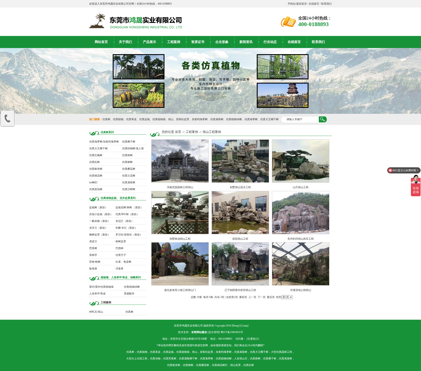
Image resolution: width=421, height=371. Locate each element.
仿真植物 (118, 119)
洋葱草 (119, 268)
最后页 (271, 297)
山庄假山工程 (301, 187)
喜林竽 (93, 255)
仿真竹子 (121, 255)
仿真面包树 (95, 189)
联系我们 (326, 3)
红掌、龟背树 (123, 261)
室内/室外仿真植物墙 (101, 286)
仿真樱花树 (128, 168)
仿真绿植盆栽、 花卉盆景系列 (118, 198)
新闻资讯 (246, 42)
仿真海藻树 (285, 358)
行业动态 (270, 42)
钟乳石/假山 (96, 311)
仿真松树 (94, 162)
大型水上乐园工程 (136, 358)
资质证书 (197, 42)
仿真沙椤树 (128, 189)
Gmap (244, 325)
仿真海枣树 (251, 119)
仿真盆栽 (144, 119)
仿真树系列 (107, 132)
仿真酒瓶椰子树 (188, 358)
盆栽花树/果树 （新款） (129, 207)
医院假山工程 (240, 238)
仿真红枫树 (95, 155)
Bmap (236, 325)
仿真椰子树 (128, 141)
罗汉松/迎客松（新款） (129, 234)
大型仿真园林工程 (281, 351)
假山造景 (235, 365)
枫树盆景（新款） (99, 234)
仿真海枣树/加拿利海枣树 (104, 141)
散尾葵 (93, 268)
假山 (170, 119)
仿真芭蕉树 (169, 358)
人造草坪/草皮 (97, 293)
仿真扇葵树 (216, 119)
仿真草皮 (131, 119)
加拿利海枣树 (200, 119)
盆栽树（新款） (98, 207)
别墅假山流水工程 (240, 187)
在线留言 (314, 3)
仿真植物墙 (159, 119)
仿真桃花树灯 (220, 365)
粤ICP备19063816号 (232, 332)
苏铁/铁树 (94, 261)
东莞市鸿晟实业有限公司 (188, 325)
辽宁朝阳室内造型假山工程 (240, 290)
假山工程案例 (212, 132)
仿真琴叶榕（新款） (127, 214)
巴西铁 (119, 248)
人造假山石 (240, 358)
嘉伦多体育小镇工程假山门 (180, 290)
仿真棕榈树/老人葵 (133, 148)
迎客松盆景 (182, 119)
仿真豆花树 (128, 175)
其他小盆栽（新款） (101, 214)
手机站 (292, 3)
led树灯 (93, 182)
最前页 (243, 297)
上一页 (252, 297)
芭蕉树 (93, 248)
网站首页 (101, 42)
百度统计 (253, 338)
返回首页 (301, 3)
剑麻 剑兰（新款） (126, 227)
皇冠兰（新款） (125, 221)
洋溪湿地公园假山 (300, 290)
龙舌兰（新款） (98, 227)
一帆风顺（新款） (99, 221)
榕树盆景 (121, 241)
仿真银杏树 (95, 168)
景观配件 (129, 293)
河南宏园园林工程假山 (180, 187)
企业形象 (221, 42)
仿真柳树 (127, 162)
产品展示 (149, 42)
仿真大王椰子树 (269, 119)
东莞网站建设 (199, 332)
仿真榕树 (127, 155)
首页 (178, 132)
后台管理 (214, 332)
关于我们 (125, 42)
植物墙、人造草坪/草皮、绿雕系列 (121, 277)
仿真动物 (155, 358)
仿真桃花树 (95, 175)
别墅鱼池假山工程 (180, 238)
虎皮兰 (93, 241)
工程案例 (173, 42)
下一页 (262, 297)
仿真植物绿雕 (234, 119)
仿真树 (106, 119)
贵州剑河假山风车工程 (300, 238)
